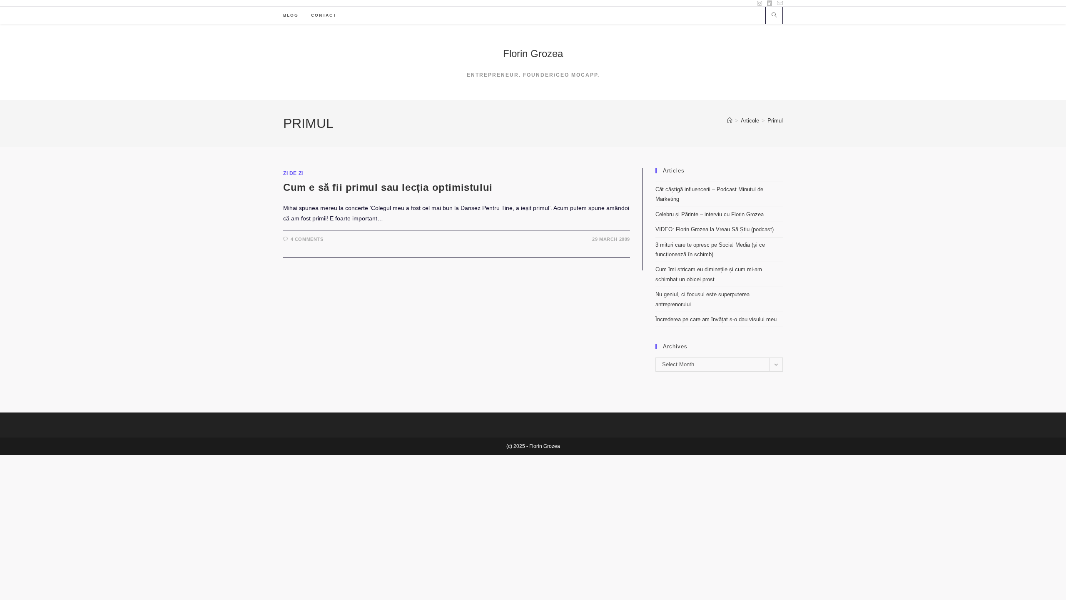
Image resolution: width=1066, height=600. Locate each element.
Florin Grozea (533, 53)
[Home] (729, 121)
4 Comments (307, 239)
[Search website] (774, 15)
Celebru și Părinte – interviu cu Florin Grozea (709, 214)
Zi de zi (293, 173)
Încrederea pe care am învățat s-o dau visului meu (716, 319)
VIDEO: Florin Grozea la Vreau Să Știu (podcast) (714, 229)
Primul (775, 121)
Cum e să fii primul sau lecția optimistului (388, 187)
